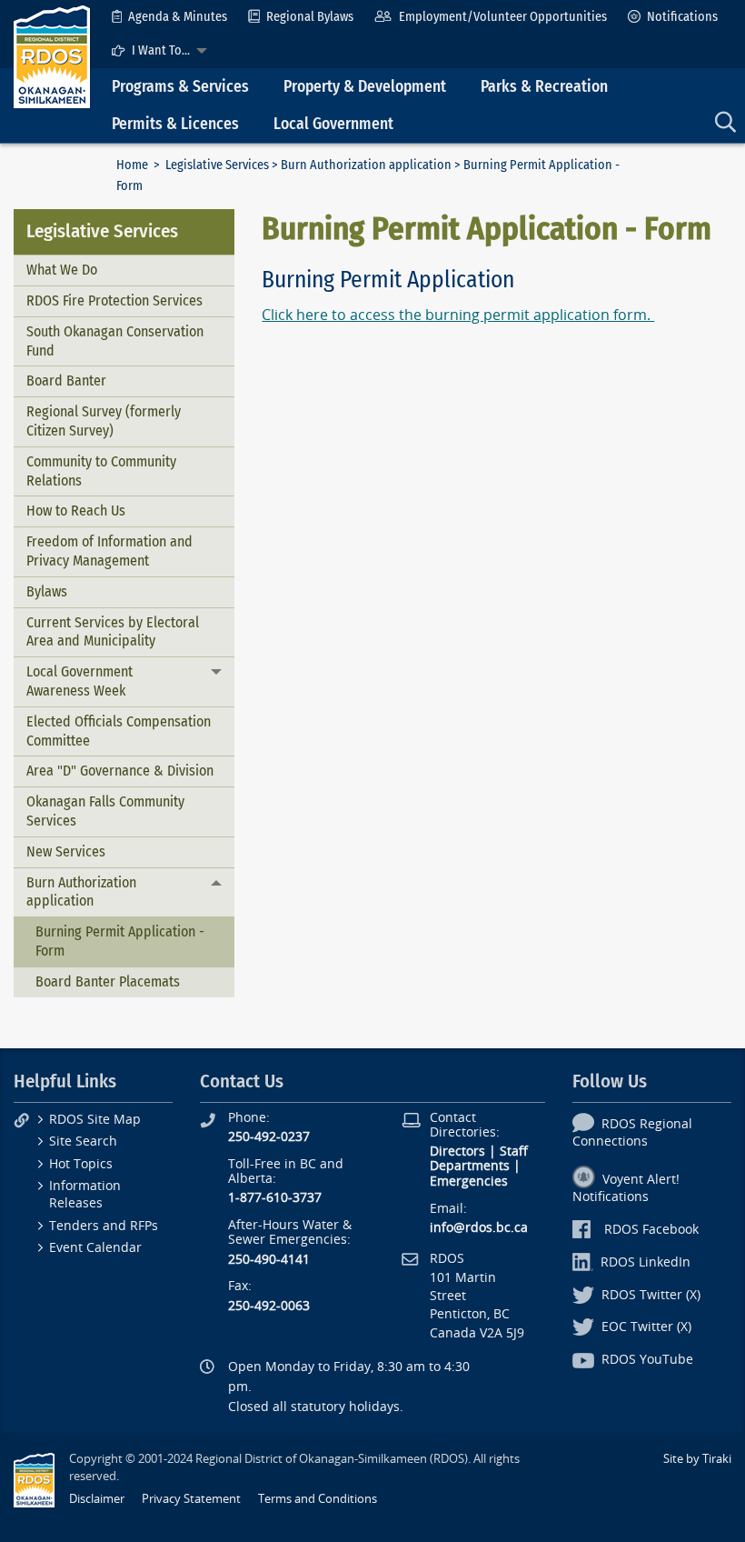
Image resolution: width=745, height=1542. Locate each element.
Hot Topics (81, 1164)
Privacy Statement (191, 1499)
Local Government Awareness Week (79, 681)
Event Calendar (95, 1248)
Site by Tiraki (697, 1459)
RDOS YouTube (647, 1359)
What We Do (61, 269)
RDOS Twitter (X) (650, 1295)
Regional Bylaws (309, 17)
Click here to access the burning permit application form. (458, 315)
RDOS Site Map (95, 1119)
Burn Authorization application (366, 165)
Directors (457, 1151)
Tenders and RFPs (103, 1226)
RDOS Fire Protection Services (114, 300)
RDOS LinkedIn (645, 1262)
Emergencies (469, 1181)
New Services (65, 851)
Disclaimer (96, 1499)
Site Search (83, 1141)
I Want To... (161, 50)
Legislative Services (217, 165)
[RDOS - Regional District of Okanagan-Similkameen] (52, 56)
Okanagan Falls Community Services (105, 811)
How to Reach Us (75, 510)
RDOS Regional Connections (632, 1132)
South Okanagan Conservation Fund (115, 341)
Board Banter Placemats (107, 981)
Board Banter (66, 380)
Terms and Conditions (317, 1499)
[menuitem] (169, 17)
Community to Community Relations (101, 471)
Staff (514, 1151)
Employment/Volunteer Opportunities (503, 17)
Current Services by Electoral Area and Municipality (112, 632)
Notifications (682, 17)
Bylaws (46, 591)
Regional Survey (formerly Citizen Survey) (103, 421)
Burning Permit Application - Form (119, 941)
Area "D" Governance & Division (120, 770)
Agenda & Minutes (177, 17)
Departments (470, 1166)
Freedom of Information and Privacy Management (109, 551)
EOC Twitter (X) (646, 1327)
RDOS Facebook (651, 1229)
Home (132, 165)
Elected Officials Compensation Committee (118, 731)
